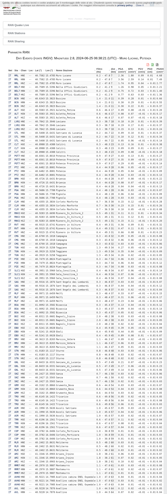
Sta (16, 70)
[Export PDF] (148, 65)
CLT (16, 144)
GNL (16, 362)
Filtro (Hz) (99, 70)
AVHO (17, 477)
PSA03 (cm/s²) (160, 70)
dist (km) (113, 70)
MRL (16, 75)
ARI (16, 454)
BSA (16, 305)
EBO (16, 328)
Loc (31, 70)
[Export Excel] (152, 65)
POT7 (17, 156)
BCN (16, 98)
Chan (23, 70)
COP (16, 431)
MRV (16, 339)
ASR (16, 408)
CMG (16, 236)
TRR (16, 419)
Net (10, 70)
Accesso (78, 19)
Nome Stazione (64, 70)
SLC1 (17, 270)
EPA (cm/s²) (132, 70)
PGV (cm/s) (141, 70)
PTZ (16, 167)
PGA (16, 190)
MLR (16, 442)
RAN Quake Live (18, 25)
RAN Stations (16, 33)
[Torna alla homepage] (12, 8)
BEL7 (17, 87)
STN (16, 350)
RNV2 (17, 213)
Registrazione (89, 19)
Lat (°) (38, 70)
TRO (16, 396)
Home (70, 19)
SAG (16, 282)
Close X (140, 5)
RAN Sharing (16, 41)
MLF (16, 293)
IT (9, 75)
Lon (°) (49, 70)
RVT (16, 224)
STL (16, 133)
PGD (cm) (149, 70)
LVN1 (17, 121)
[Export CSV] (157, 65)
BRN (16, 178)
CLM (16, 201)
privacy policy (125, 5)
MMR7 (17, 465)
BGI (16, 316)
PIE (16, 259)
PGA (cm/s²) (122, 70)
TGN (16, 247)
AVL (16, 488)
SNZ (16, 373)
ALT (16, 110)
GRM (16, 385)
